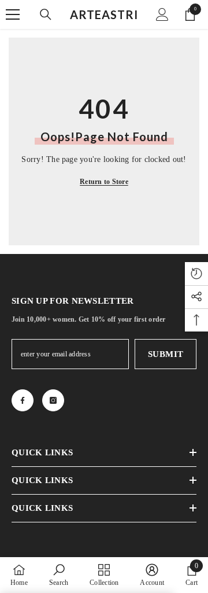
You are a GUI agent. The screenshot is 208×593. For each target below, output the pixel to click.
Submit (166, 354)
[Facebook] (23, 400)
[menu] (13, 14)
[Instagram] (53, 400)
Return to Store (104, 182)
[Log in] (162, 14)
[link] (58, 574)
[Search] (46, 14)
